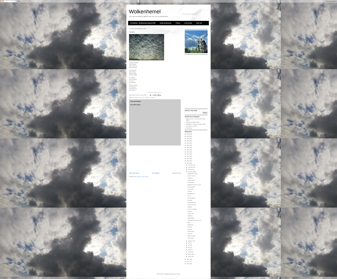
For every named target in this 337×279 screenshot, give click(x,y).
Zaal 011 (190, 227)
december (190, 165)
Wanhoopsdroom (192, 202)
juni (189, 245)
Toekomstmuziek (192, 204)
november (190, 167)
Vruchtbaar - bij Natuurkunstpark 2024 (143, 23)
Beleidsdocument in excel (194, 184)
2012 (188, 259)
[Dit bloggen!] (155, 95)
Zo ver (189, 195)
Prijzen (178, 23)
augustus (190, 241)
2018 (188, 152)
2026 (188, 134)
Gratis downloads (165, 23)
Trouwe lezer (191, 213)
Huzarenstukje (191, 187)
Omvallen (190, 200)
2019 (188, 149)
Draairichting (191, 231)
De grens (190, 229)
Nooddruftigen (191, 218)
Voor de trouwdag (192, 209)
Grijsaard (190, 233)
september (191, 171)
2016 (188, 156)
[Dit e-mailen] (153, 95)
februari (190, 254)
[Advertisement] (155, 159)
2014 (188, 160)
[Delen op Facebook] (158, 95)
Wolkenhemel (145, 11)
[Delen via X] (157, 95)
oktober (190, 169)
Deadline (190, 207)
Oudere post (176, 173)
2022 (188, 143)
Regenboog (190, 224)
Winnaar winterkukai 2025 (192, 122)
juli (189, 243)
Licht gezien (191, 189)
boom (143, 97)
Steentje (190, 191)
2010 (188, 263)
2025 (188, 136)
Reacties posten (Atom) (143, 176)
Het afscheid (191, 182)
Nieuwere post (134, 173)
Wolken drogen (191, 236)
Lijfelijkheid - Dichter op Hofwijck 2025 (195, 124)
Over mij (199, 23)
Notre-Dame (189, 128)
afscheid (135, 97)
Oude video (190, 238)
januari (190, 256)
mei (189, 247)
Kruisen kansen (191, 175)
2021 (188, 145)
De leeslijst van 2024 (191, 126)
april (189, 249)
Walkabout (190, 215)
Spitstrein (190, 211)
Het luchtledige (191, 198)
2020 (188, 147)
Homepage (155, 173)
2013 (188, 163)
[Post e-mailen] (150, 95)
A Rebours (190, 178)
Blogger (178, 274)
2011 (188, 261)
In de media (188, 23)
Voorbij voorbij (191, 180)
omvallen (152, 97)
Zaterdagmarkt (191, 193)
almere (139, 97)
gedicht (147, 97)
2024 (188, 138)
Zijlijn (189, 222)
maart (189, 252)
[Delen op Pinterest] (160, 95)
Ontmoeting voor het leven (194, 220)
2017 (188, 154)
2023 (188, 140)
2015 (188, 158)
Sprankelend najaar (192, 173)
